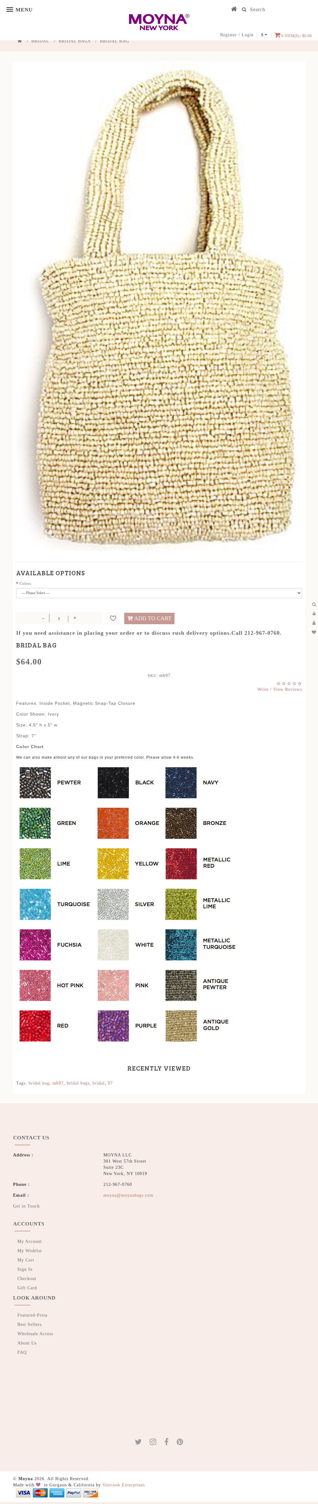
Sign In (25, 1269)
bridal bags (78, 1083)
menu (11, 9)
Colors (25, 583)
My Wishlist (29, 1250)
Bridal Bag (114, 41)
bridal (99, 1083)
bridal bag (39, 1083)
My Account (29, 1241)
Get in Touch (26, 1206)
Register (228, 35)
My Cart (25, 1260)
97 (110, 1083)
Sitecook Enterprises (123, 1485)
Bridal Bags (75, 41)
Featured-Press (32, 1315)
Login (248, 35)
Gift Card (27, 1288)
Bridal (40, 41)
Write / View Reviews (279, 689)
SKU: (153, 675)
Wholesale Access (35, 1333)
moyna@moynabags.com (128, 1195)
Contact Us (31, 1138)
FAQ (22, 1352)
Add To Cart (152, 618)
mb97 (58, 1083)
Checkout (26, 1278)
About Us (27, 1343)
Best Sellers (29, 1324)
